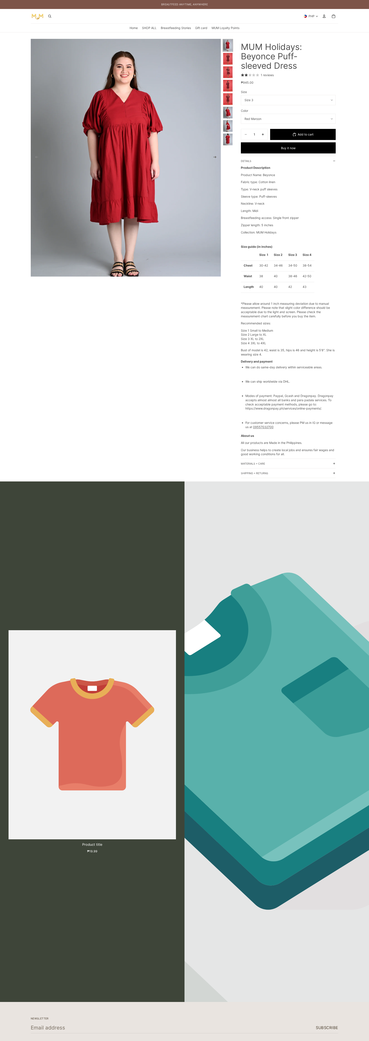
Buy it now (288, 148)
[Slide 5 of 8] (228, 99)
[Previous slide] (35, 157)
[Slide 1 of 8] (228, 45)
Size (244, 92)
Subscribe (327, 1027)
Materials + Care (253, 463)
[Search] (49, 16)
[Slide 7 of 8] (228, 126)
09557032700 (263, 427)
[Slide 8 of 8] (228, 139)
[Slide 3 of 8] (228, 72)
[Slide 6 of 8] (228, 112)
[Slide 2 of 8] (228, 59)
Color (244, 110)
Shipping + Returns (254, 473)
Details (246, 161)
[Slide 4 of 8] (228, 86)
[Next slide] (216, 157)
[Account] (324, 16)
